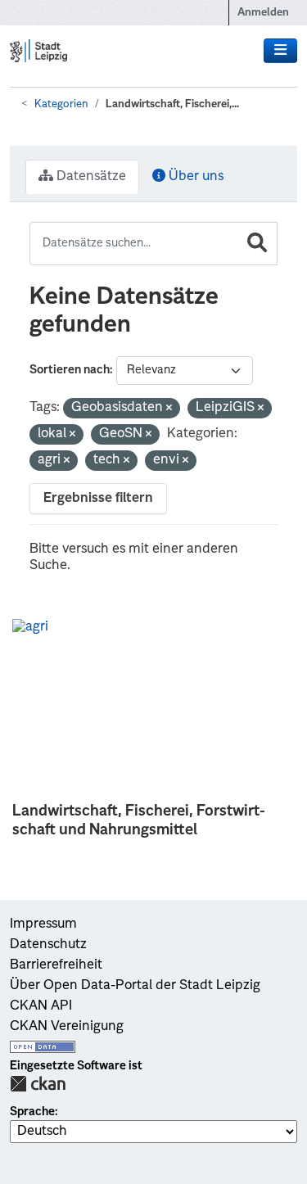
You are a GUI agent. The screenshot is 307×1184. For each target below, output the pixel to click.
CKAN (37, 1083)
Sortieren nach (69, 370)
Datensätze (89, 176)
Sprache (32, 1112)
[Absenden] (257, 243)
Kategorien (61, 104)
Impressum (43, 924)
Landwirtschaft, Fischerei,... (172, 104)
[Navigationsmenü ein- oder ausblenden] (280, 50)
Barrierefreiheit (56, 965)
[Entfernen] (169, 408)
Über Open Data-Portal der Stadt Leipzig (135, 985)
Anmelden (263, 12)
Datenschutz (48, 944)
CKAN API (41, 1006)
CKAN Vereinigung (67, 1026)
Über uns (194, 176)
